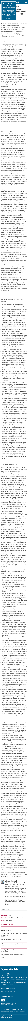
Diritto (10, 915)
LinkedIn (9, 1017)
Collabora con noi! (7, 925)
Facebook (9, 1016)
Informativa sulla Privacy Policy (7, 1004)
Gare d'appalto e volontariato (9, 950)
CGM (8, 974)
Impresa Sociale (9, 969)
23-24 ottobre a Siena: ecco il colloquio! (11, 939)
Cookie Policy (12, 991)
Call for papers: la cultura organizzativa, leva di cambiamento (14, 934)
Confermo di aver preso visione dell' (8, 1004)
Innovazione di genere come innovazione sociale (12, 955)
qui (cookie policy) (10, 11)
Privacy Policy (4, 991)
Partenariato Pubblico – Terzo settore (14, 918)
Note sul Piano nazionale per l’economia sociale (12, 944)
